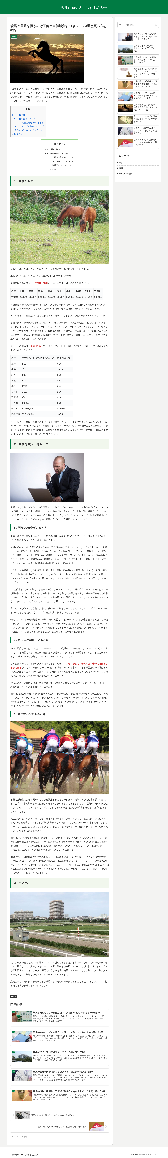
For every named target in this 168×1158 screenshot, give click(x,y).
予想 (121, 163)
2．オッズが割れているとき (30, 126)
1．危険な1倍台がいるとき (29, 122)
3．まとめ (17, 134)
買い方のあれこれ (128, 173)
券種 (14, 996)
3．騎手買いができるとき (29, 130)
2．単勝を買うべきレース (25, 119)
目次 (56, 144)
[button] (156, 24)
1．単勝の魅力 (19, 115)
